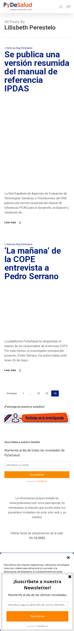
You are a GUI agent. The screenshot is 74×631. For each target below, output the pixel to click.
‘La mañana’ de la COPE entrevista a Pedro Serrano (32, 263)
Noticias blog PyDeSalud (19, 48)
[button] (68, 557)
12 (38, 393)
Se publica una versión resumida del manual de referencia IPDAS (36, 71)
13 (46, 393)
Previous (12, 393)
